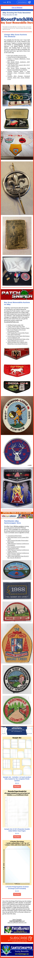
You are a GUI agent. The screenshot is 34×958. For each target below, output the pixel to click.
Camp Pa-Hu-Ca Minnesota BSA (17, 57)
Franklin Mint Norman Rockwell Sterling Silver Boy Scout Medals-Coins (18, 77)
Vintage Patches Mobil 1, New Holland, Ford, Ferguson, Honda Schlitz (18, 73)
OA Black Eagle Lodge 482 (15, 325)
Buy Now (17, 786)
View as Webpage (17, 7)
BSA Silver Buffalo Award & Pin (16, 55)
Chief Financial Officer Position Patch (18, 328)
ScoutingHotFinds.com (11, 322)
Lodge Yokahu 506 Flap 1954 (16, 326)
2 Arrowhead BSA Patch (14, 535)
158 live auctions (18, 526)
